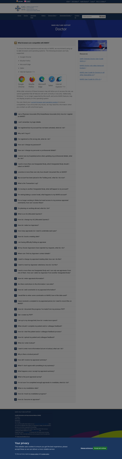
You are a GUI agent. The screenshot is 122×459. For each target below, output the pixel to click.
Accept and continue (100, 448)
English (28, 1)
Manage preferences (87, 448)
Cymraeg (20, 1)
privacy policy (34, 454)
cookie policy (45, 454)
